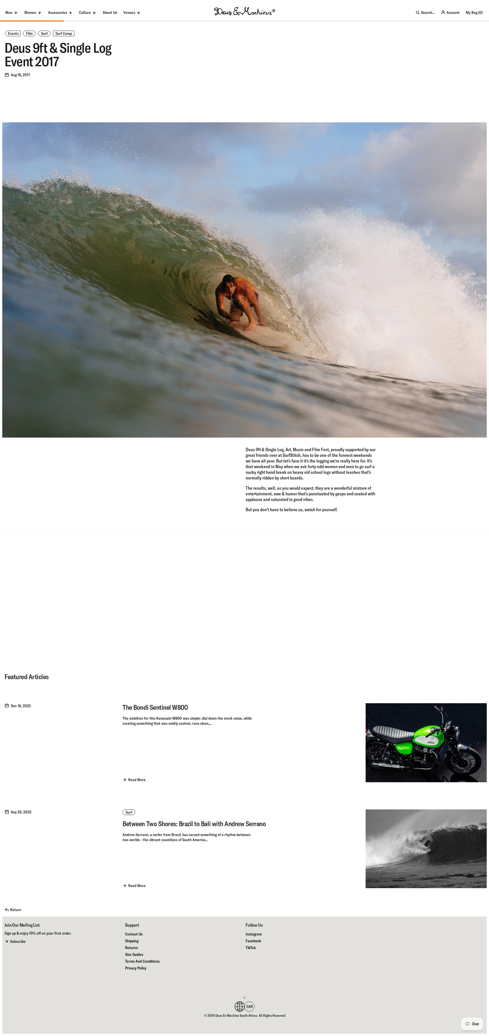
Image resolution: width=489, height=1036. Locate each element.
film (29, 33)
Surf (44, 33)
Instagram (254, 934)
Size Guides (134, 954)
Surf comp (63, 33)
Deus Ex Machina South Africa (236, 1015)
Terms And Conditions (142, 961)
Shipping (131, 940)
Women (30, 12)
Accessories (57, 12)
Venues (129, 12)
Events (13, 33)
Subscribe (18, 941)
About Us (110, 12)
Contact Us (134, 934)
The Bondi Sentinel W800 (155, 707)
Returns (131, 947)
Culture (85, 12)
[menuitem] (110, 12)
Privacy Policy (135, 968)
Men (8, 12)
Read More (137, 779)
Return (15, 909)
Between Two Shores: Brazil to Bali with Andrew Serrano (194, 823)
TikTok (251, 947)
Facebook (253, 940)
